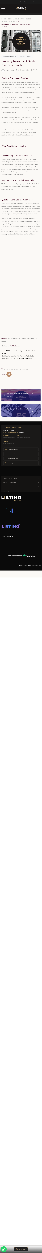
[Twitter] (7, 546)
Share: (3, 374)
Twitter (34, 351)
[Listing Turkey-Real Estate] (21, 8)
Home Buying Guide (9, 56)
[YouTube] (19, 546)
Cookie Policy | (28, 565)
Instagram (21, 351)
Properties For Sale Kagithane (9, 358)
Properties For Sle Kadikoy (27, 356)
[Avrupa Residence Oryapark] (10, 249)
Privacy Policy (36, 565)
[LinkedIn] (13, 546)
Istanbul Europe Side (21, 2)
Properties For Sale (13, 356)
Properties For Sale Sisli (25, 358)
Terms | (21, 565)
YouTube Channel (15, 346)
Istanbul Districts (25, 56)
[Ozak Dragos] (10, 332)
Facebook (14, 351)
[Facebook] (2, 546)
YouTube (28, 351)
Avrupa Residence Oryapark (9, 262)
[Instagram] (24, 546)
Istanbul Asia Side (36, 2)
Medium (3, 353)
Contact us (4, 338)
